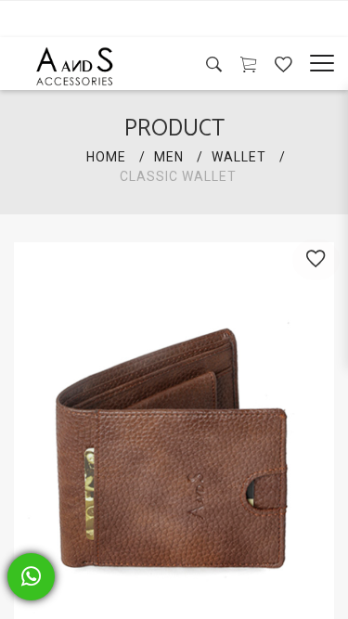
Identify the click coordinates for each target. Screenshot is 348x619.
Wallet (239, 156)
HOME (106, 156)
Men (169, 156)
